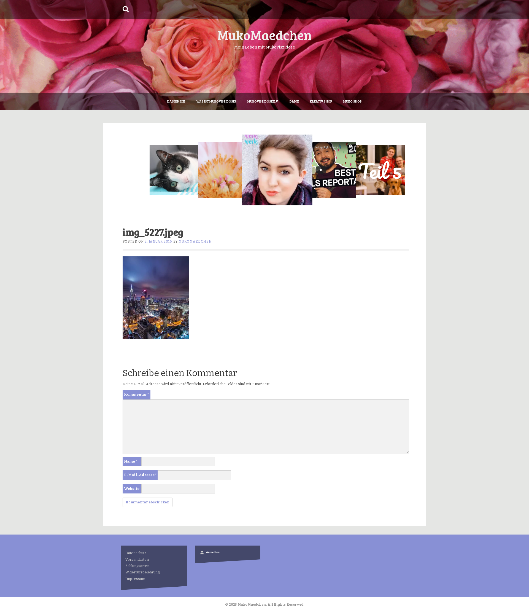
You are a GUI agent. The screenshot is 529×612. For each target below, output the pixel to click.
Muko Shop (352, 101)
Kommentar (136, 394)
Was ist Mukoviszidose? (216, 101)
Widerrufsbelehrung (142, 572)
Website (131, 489)
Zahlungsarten (137, 566)
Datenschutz (135, 553)
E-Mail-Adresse (140, 475)
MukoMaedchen (264, 35)
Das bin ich (176, 101)
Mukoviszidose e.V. (263, 101)
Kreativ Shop (321, 101)
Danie (294, 101)
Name (130, 461)
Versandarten (137, 559)
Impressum (135, 579)
